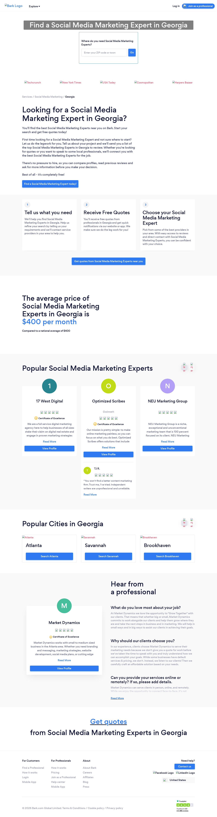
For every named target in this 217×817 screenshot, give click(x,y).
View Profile (49, 448)
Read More (117, 698)
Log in (176, 6)
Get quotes (108, 721)
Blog (85, 782)
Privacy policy (114, 808)
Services (27, 97)
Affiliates (88, 777)
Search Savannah (108, 556)
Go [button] (132, 52)
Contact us (184, 766)
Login (25, 777)
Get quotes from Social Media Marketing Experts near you (108, 261)
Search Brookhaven (167, 556)
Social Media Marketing (49, 97)
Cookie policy (96, 808)
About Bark (89, 768)
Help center (58, 782)
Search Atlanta (49, 556)
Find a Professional (33, 768)
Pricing (55, 772)
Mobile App (29, 782)
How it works (29, 772)
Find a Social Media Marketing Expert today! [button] (50, 184)
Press (86, 786)
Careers (87, 772)
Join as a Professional (63, 777)
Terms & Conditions (73, 808)
